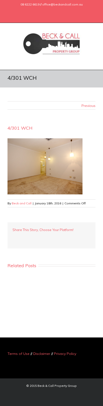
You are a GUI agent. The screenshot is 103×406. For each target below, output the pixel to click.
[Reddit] (62, 237)
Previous (89, 105)
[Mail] (65, 11)
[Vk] (70, 237)
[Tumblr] (38, 237)
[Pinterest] (30, 237)
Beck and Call (22, 203)
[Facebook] (33, 11)
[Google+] (49, 11)
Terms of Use (19, 353)
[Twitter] (41, 11)
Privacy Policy (65, 353)
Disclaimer (41, 353)
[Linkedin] (57, 11)
